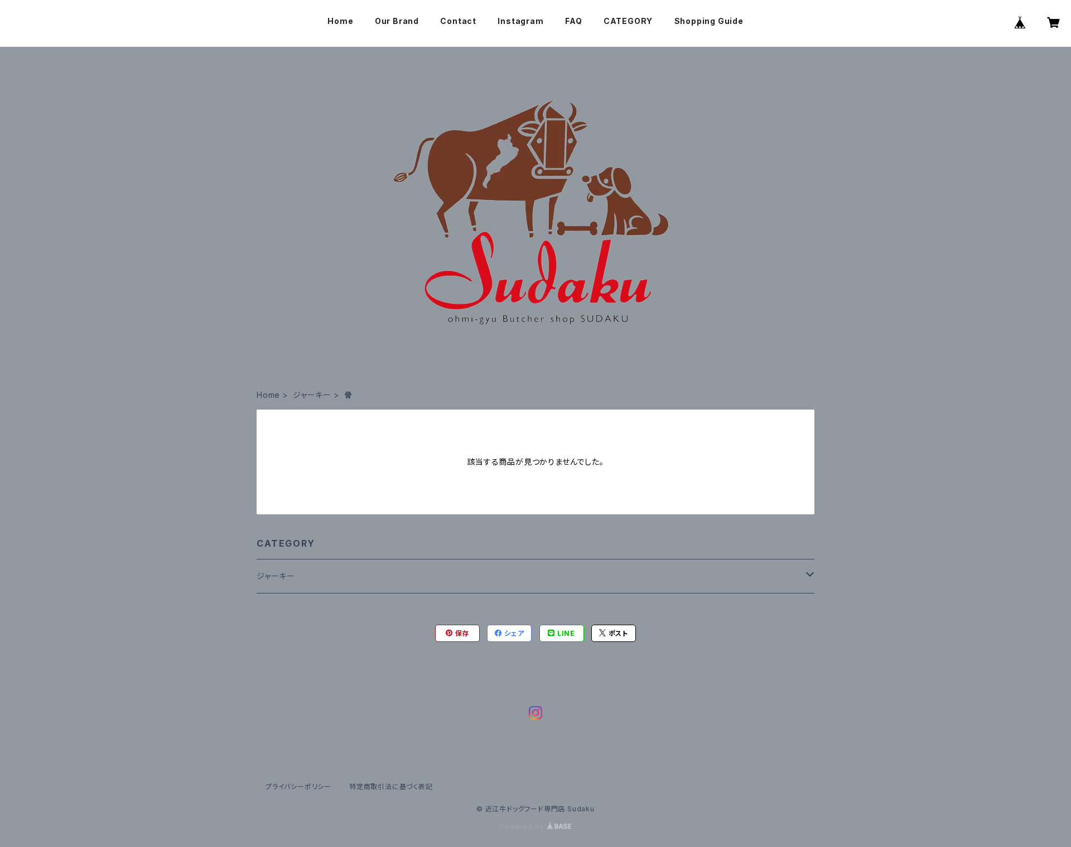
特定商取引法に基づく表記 (391, 786)
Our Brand (397, 21)
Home (340, 21)
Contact (458, 21)
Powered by (523, 826)
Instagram (520, 21)
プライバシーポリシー (298, 786)
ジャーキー (312, 395)
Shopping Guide (709, 21)
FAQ (573, 21)
